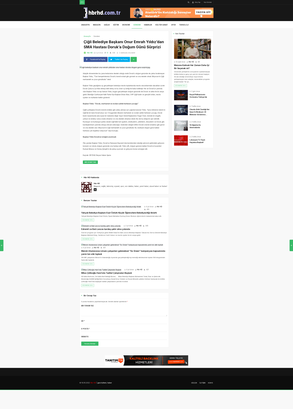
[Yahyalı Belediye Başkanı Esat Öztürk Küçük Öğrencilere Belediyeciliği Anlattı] (111, 207)
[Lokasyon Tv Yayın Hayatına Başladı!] (181, 140)
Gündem (137, 25)
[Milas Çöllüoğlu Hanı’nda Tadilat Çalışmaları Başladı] (101, 269)
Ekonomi (126, 25)
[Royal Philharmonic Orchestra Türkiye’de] (181, 95)
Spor (173, 25)
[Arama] (189, 2)
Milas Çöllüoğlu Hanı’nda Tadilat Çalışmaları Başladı (106, 273)
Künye (210, 383)
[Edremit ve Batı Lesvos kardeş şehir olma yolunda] (101, 226)
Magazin (96, 25)
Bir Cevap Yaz (90, 162)
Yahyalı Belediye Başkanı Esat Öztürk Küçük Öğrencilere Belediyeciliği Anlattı (119, 213)
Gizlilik (194, 383)
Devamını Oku (87, 220)
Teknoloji (184, 25)
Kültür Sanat (161, 25)
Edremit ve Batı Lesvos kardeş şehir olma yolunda (105, 229)
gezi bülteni (102, 383)
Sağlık (107, 25)
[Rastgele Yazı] (82, 2)
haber (109, 383)
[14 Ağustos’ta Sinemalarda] (181, 125)
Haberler (148, 25)
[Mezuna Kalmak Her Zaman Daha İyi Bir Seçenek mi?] (192, 49)
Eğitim (116, 25)
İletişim (202, 383)
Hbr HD (90, 53)
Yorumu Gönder (89, 344)
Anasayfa (85, 25)
